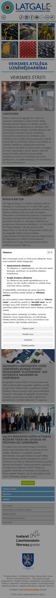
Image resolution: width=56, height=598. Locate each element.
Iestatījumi (28, 340)
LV (49, 252)
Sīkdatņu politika (28, 346)
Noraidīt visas (28, 334)
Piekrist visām (28, 329)
